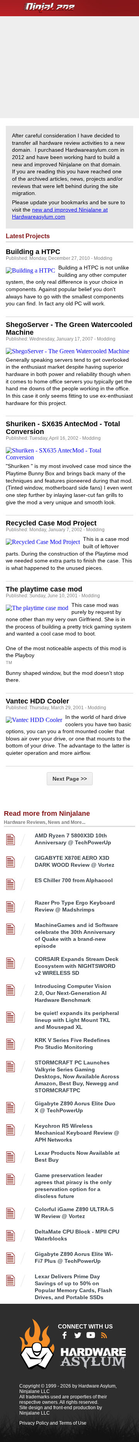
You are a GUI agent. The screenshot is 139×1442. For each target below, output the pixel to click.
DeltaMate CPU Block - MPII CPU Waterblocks (77, 1235)
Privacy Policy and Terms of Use (52, 1423)
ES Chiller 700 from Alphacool (74, 880)
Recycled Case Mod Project (51, 523)
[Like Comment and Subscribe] (90, 1335)
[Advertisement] (70, 66)
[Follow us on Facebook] (64, 1335)
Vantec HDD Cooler (37, 701)
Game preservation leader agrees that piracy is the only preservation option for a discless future (73, 1185)
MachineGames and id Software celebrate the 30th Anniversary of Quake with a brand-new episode (76, 935)
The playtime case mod (44, 589)
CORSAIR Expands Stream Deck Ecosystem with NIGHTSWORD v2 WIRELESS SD (77, 966)
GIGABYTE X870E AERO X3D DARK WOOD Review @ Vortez (74, 861)
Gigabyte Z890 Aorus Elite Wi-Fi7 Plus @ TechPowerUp (74, 1257)
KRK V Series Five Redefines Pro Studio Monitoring (72, 1043)
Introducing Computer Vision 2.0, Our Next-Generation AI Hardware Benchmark (73, 993)
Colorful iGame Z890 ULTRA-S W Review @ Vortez (74, 1212)
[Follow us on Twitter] (77, 1335)
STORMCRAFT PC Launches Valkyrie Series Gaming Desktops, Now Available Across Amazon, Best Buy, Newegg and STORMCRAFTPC (77, 1076)
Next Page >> (70, 779)
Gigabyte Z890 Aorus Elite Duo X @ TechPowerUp (75, 1106)
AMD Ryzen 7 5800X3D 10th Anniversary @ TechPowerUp (73, 839)
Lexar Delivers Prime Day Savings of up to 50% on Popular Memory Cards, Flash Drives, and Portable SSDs (73, 1286)
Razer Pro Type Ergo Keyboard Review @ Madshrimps (75, 906)
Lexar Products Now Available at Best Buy (77, 1156)
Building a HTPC (33, 252)
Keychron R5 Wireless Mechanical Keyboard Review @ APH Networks (77, 1133)
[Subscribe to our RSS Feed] (103, 1335)
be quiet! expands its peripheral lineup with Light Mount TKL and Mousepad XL (77, 1020)
